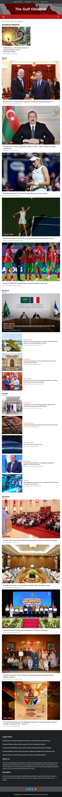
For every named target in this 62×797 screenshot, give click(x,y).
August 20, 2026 (39, 345)
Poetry (5, 536)
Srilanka (29, 378)
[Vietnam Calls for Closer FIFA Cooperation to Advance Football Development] (31, 80)
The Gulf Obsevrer (43, 794)
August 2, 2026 (17, 726)
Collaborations (44, 1)
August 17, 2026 (19, 240)
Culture (5, 718)
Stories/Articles (7, 43)
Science (25, 423)
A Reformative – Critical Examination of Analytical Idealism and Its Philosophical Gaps (16, 49)
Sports (5, 97)
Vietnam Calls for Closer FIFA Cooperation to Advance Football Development (27, 102)
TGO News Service (8, 150)
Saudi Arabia (11, 323)
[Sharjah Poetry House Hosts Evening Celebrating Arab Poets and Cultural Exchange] (31, 519)
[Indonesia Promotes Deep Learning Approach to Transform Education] (31, 608)
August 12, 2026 (39, 384)
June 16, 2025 (15, 53)
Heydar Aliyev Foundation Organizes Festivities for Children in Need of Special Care (26, 740)
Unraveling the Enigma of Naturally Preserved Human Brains (40, 425)
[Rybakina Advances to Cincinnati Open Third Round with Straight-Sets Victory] (31, 217)
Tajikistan (29, 461)
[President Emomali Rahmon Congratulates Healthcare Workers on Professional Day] (12, 464)
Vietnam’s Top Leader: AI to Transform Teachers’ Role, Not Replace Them (26, 585)
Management (28, 1)
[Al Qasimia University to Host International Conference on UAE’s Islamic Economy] (12, 362)
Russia (10, 671)
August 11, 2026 (17, 632)
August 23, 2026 (35, 446)
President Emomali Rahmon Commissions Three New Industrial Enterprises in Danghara (27, 747)
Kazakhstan (6, 189)
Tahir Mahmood (7, 53)
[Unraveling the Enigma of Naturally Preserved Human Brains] (12, 425)
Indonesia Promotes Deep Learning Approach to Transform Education (25, 630)
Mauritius (30, 339)
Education (6, 581)
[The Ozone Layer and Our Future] (12, 444)
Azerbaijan (6, 142)
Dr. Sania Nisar (28, 446)
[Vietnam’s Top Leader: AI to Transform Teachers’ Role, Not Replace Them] (31, 564)
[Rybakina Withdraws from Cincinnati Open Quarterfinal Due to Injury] (31, 172)
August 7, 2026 (19, 679)
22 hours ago (16, 150)
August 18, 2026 (39, 466)
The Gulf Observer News (9, 103)
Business (6, 323)
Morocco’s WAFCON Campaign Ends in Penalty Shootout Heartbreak (25, 283)
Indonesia (11, 626)
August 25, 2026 (17, 330)
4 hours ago (18, 103)
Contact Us (36, 1)
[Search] (58, 16)
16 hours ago (39, 408)
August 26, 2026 (19, 587)
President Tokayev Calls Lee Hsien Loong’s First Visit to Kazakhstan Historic (24, 744)
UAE (29, 359)
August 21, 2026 (17, 195)
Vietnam (9, 97)
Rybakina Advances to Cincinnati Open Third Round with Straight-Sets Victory (28, 238)
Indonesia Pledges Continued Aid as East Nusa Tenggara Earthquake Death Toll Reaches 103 (29, 751)
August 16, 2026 (17, 285)
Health (29, 402)
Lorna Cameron (28, 426)
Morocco (5, 279)
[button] (3, 17)
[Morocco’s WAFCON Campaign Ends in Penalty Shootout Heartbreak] (31, 262)
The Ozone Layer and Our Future (32, 444)
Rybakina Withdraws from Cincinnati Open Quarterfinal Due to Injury (25, 193)
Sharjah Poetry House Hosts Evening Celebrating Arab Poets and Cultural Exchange (30, 540)
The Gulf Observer (31, 9)
